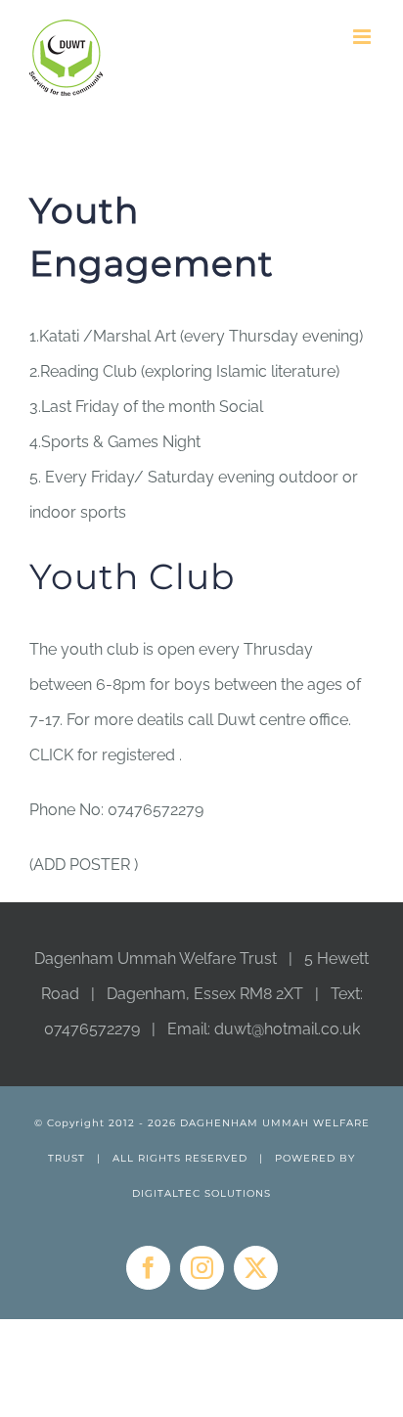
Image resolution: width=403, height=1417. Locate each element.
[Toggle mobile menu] (363, 36)
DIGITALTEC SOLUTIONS (201, 1193)
